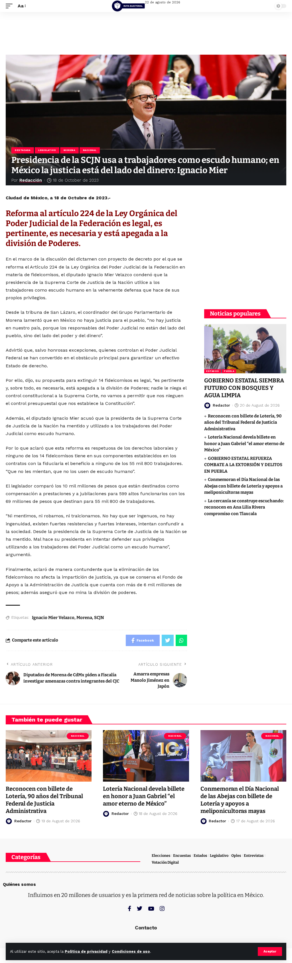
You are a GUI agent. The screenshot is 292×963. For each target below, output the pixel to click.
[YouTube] (151, 908)
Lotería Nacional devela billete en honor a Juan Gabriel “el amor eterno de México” (244, 443)
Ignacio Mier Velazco (53, 617)
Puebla (229, 371)
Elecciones (161, 855)
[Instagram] (162, 908)
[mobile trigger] (10, 6)
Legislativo (47, 150)
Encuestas (182, 855)
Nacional (89, 150)
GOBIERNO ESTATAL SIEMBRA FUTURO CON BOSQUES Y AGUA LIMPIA (244, 388)
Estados (212, 371)
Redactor (221, 405)
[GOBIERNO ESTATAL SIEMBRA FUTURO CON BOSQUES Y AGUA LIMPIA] (245, 348)
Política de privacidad (86, 951)
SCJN (99, 617)
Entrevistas (253, 855)
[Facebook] (129, 908)
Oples (236, 855)
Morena (69, 150)
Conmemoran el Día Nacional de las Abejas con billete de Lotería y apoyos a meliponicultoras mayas (243, 486)
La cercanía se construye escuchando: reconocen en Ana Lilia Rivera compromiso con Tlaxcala (244, 507)
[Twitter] (139, 908)
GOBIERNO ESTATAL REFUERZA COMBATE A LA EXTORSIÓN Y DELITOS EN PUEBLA (243, 465)
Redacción (30, 180)
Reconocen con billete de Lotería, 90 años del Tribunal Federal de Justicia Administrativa (243, 422)
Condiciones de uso (131, 951)
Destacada (23, 150)
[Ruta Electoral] (128, 6)
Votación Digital (165, 862)
